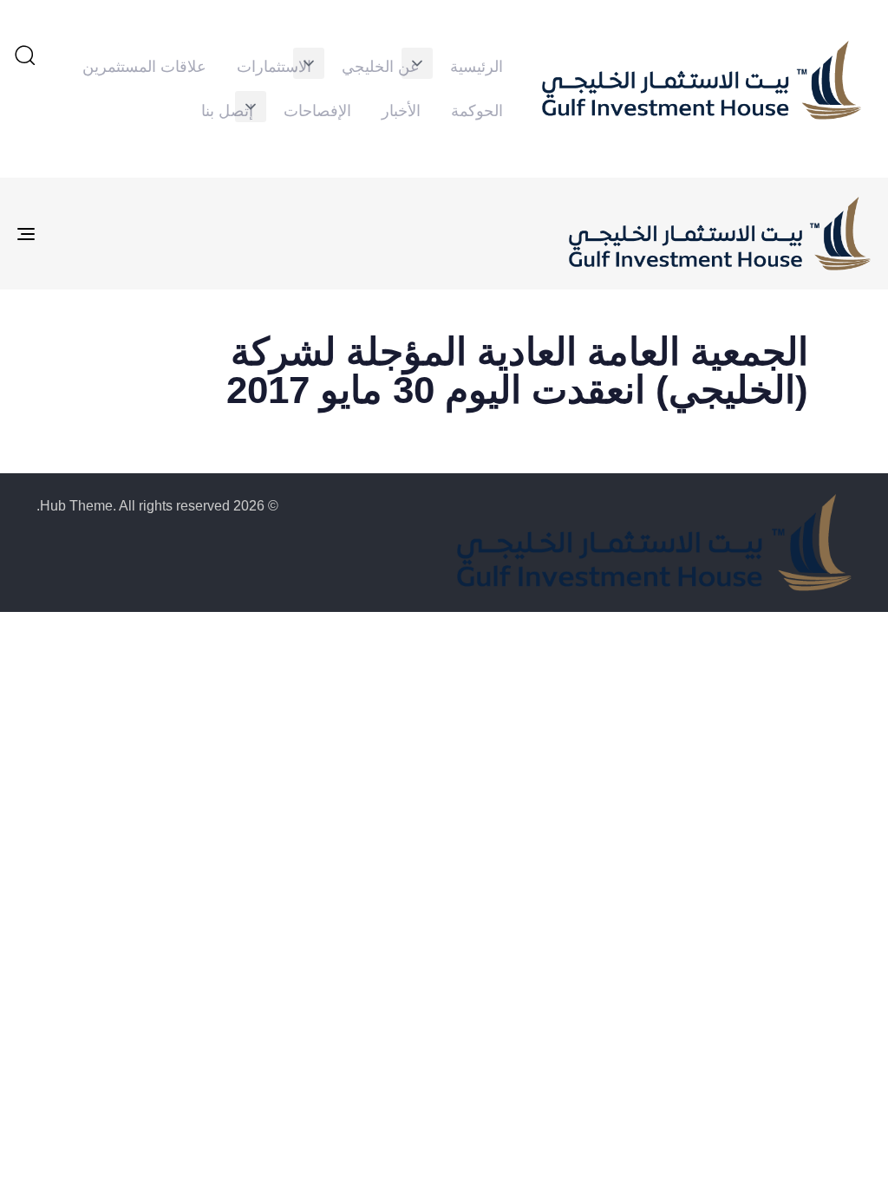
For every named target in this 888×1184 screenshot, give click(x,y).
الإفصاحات (317, 111)
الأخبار (401, 111)
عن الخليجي (381, 66)
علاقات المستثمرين (144, 66)
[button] (417, 63)
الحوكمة (477, 111)
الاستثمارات (274, 66)
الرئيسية (476, 66)
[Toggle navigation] (159, 234)
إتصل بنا (227, 111)
